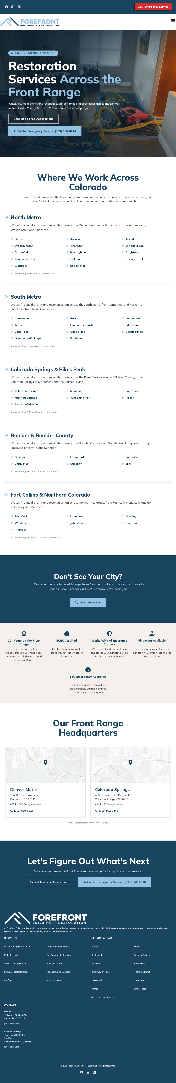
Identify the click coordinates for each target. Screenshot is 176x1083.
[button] (173, 20)
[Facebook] (6, 7)
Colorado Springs (26, 391)
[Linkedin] (19, 7)
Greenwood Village (28, 338)
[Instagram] (12, 7)
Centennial (22, 318)
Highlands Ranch (81, 325)
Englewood (77, 338)
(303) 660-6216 (90, 602)
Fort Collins (22, 516)
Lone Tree (22, 331)
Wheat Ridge (135, 245)
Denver (20, 239)
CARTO (105, 822)
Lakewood (133, 318)
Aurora (75, 239)
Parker (75, 318)
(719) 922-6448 (108, 810)
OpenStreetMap (81, 822)
